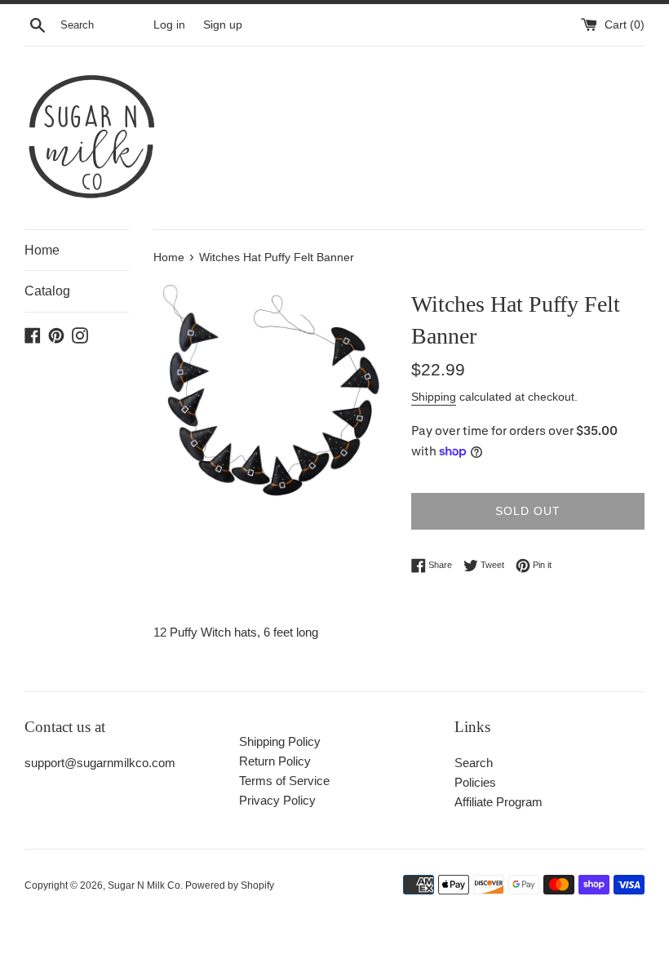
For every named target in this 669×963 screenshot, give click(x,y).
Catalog (47, 291)
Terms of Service (284, 781)
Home (42, 250)
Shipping (433, 396)
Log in (169, 25)
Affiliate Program (498, 802)
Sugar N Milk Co (144, 885)
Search (473, 763)
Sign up (222, 25)
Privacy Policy (277, 800)
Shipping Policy (280, 741)
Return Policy (275, 761)
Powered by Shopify (229, 885)
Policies (475, 782)
